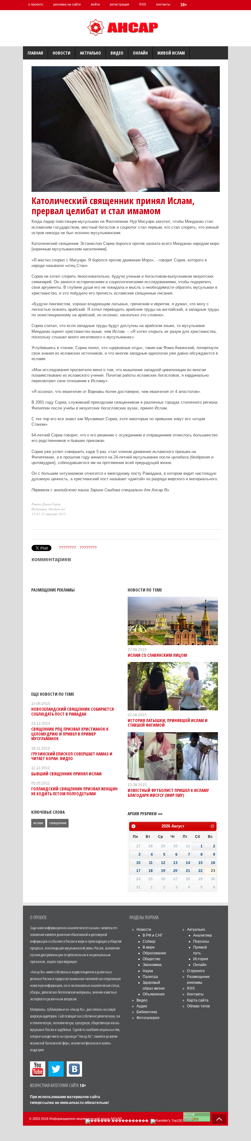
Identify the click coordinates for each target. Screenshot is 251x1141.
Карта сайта (197, 1000)
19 (163, 871)
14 (188, 863)
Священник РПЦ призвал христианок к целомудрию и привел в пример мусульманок (70, 733)
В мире (149, 947)
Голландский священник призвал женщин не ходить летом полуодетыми (74, 791)
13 (175, 863)
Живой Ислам (171, 53)
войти (95, 4)
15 (200, 863)
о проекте (35, 4)
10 (138, 863)
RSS (142, 4)
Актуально (90, 53)
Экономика (152, 965)
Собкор (149, 941)
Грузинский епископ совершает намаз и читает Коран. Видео (71, 756)
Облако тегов (198, 1006)
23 (213, 871)
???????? (67, 548)
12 (163, 863)
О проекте (196, 971)
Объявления (154, 994)
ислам (38, 823)
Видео (117, 53)
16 (213, 863)
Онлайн (140, 53)
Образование (154, 953)
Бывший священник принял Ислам (66, 774)
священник (57, 823)
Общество (151, 959)
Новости (61, 53)
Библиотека (147, 1012)
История (200, 959)
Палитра (150, 977)
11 (151, 863)
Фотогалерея (148, 1018)
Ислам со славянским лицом (157, 655)
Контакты (195, 994)
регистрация (119, 4)
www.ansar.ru (72, 1103)
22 (200, 871)
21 (188, 871)
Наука (148, 971)
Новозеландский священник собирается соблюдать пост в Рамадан (72, 711)
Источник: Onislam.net (48, 509)
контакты (163, 4)
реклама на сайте (67, 4)
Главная (35, 53)
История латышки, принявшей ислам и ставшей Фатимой (168, 722)
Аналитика (202, 935)
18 (150, 871)
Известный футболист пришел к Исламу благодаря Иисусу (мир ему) (168, 792)
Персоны (201, 941)
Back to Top (219, 1119)
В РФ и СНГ (153, 935)
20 (175, 871)
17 (138, 871)
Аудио (142, 1006)
